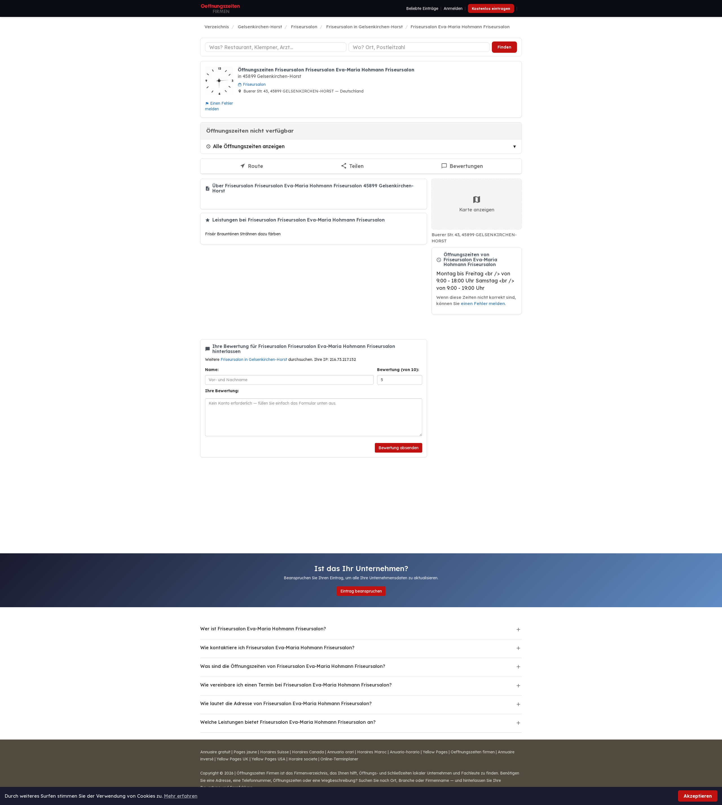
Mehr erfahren (180, 796)
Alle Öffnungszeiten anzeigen (249, 146)
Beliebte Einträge (422, 8)
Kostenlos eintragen (491, 8)
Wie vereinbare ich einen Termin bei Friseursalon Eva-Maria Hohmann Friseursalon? (296, 685)
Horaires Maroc (372, 751)
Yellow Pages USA (268, 759)
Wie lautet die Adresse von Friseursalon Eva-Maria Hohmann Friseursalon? (286, 703)
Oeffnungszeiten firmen (473, 751)
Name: (212, 369)
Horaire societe (303, 759)
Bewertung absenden (398, 447)
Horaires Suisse (274, 751)
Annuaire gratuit (215, 751)
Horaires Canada (308, 751)
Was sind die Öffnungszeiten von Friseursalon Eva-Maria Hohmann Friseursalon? (292, 666)
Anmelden (453, 8)
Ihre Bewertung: (222, 390)
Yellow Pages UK (232, 759)
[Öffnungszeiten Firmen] (220, 8)
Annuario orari (340, 751)
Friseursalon (254, 84)
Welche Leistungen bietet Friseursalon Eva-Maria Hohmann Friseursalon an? (288, 722)
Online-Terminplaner (339, 759)
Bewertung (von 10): (398, 369)
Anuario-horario (405, 751)
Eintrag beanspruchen (361, 591)
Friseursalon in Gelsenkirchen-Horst (254, 359)
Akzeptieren (698, 796)
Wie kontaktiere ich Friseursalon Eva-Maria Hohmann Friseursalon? (277, 647)
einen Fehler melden (483, 303)
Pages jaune (245, 751)
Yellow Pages (435, 751)
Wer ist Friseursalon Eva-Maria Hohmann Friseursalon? (263, 628)
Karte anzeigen (476, 209)
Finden (504, 47)
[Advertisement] (313, 291)
